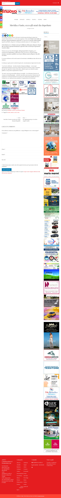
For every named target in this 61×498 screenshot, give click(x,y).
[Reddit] (1, 12)
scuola (25, 484)
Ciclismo (19, 469)
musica (12, 112)
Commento (4, 133)
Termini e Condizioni (51, 462)
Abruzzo (18, 462)
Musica (18, 477)
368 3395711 (41, 465)
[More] (12, 35)
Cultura (40, 19)
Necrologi (26, 477)
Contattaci (55, 2)
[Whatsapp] (10, 35)
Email (3, 154)
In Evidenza (18, 110)
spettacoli (26, 486)
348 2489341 (35, 465)
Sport (45, 19)
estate (9, 112)
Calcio (25, 467)
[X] (5, 35)
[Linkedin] (8, 35)
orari (15, 112)
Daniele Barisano (41, 496)
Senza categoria (21, 487)
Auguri (25, 464)
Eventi (25, 473)
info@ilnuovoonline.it (7, 473)
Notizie (16, 19)
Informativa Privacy (51, 464)
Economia (26, 471)
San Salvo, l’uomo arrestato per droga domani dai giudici (12, 119)
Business (18, 467)
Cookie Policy (50, 465)
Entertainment (20, 473)
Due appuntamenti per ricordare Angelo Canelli (30, 119)
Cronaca (28, 19)
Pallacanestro (20, 482)
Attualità (22, 19)
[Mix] (1, 22)
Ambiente (26, 462)
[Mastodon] (1, 20)
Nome (3, 149)
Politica (34, 19)
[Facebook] (3, 35)
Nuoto (25, 480)
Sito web (3, 159)
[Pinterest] (1, 17)
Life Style (26, 475)
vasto (18, 112)
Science (18, 484)
